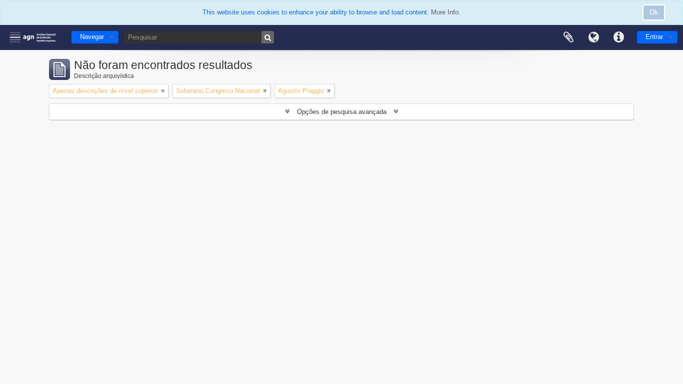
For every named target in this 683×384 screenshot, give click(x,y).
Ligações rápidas (618, 37)
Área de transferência (568, 37)
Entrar (654, 36)
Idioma (593, 37)
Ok (654, 12)
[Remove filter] (163, 91)
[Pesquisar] (268, 37)
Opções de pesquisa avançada (341, 112)
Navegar (92, 36)
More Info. (445, 12)
